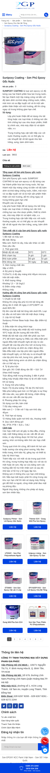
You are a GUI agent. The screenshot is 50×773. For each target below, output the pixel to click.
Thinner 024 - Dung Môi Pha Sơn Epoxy (37, 520)
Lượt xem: (7, 155)
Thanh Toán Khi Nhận (10, 724)
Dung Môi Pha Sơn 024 (12, 622)
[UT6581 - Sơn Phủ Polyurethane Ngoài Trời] (13, 537)
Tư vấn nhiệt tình (8, 717)
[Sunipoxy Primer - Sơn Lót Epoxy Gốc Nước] (13, 503)
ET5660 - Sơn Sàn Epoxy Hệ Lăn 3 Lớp (12, 589)
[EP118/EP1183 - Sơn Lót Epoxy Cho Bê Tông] (37, 572)
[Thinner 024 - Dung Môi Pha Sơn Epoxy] (37, 503)
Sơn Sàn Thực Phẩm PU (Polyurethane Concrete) (37, 624)
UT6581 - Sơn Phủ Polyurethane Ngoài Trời (12, 555)
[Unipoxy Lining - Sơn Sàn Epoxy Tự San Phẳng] (37, 537)
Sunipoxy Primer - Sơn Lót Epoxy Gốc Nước (12, 520)
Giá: (4, 150)
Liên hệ (12, 527)
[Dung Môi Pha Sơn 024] (13, 606)
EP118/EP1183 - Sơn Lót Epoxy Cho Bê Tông (37, 589)
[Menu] (3, 14)
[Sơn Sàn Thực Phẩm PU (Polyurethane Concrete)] (37, 606)
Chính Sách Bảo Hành (10, 727)
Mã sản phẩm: (8, 87)
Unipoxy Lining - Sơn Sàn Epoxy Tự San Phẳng (37, 555)
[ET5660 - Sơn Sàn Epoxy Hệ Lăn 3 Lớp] (13, 572)
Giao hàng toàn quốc (10, 720)
